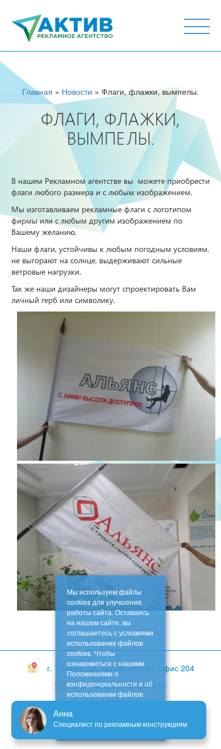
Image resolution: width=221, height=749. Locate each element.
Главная (37, 91)
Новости (77, 91)
